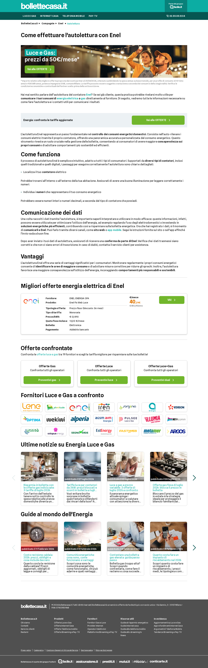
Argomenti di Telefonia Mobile (168, 629)
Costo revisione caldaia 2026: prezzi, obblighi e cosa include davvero (38, 557)
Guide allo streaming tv (131, 632)
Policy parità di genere (104, 650)
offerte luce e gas (47, 354)
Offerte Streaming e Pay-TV (67, 632)
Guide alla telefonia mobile (133, 629)
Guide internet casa (129, 626)
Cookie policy (39, 650)
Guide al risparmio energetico (134, 622)
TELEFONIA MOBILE (73, 16)
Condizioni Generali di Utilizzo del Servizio (62, 650)
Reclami (24, 632)
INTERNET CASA (49, 16)
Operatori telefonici (96, 629)
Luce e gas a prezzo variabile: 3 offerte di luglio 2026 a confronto (124, 487)
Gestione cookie (87, 650)
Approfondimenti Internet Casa (168, 626)
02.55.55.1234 (177, 16)
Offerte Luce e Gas (63, 622)
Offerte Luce (104, 366)
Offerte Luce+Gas (160, 366)
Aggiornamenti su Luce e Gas (167, 622)
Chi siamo (25, 622)
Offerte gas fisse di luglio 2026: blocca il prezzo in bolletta (168, 487)
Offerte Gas (47, 366)
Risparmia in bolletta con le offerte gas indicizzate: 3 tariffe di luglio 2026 (39, 487)
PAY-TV (93, 16)
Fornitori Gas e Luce (96, 622)
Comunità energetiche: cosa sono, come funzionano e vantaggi (81, 557)
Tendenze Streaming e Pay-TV (168, 632)
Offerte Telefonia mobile (65, 629)
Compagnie (48, 23)
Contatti (24, 626)
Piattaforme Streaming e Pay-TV (102, 632)
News (123, 635)
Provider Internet (95, 626)
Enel (60, 23)
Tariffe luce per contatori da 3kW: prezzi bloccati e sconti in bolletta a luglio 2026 (82, 488)
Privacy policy (26, 650)
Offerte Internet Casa (64, 626)
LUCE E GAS (29, 16)
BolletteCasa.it (29, 23)
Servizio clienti (27, 629)
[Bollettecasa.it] (44, 9)
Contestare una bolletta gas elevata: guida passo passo (125, 557)
